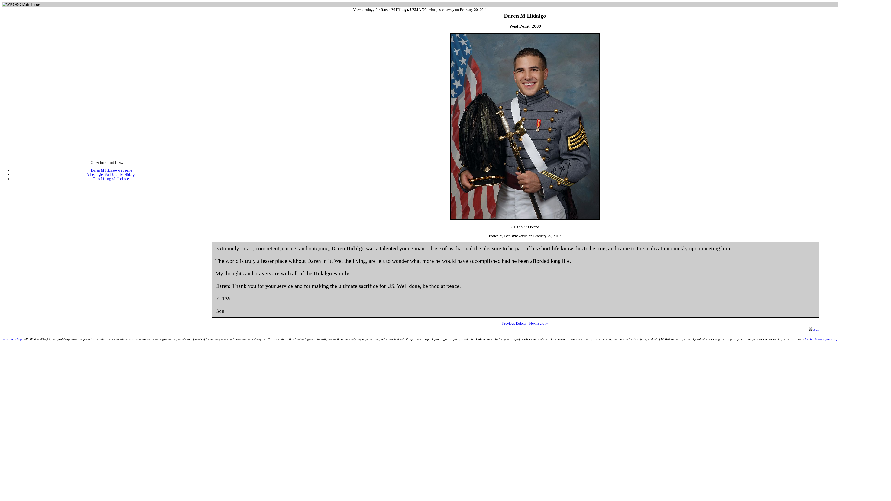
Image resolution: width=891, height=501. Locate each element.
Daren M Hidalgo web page (111, 170)
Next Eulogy (538, 323)
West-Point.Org (12, 339)
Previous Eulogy (514, 323)
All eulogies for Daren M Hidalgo (111, 175)
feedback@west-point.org (821, 339)
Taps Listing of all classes (111, 179)
